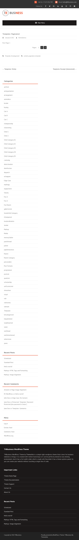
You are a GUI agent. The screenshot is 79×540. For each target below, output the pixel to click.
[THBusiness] (17, 12)
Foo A (6, 197)
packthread (8, 242)
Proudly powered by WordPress (50, 535)
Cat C (6, 119)
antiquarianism (9, 91)
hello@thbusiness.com (69, 2)
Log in (6, 424)
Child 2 (6, 136)
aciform (6, 87)
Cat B (6, 115)
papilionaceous (9, 250)
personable (8, 262)
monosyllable (8, 237)
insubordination (9, 221)
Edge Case (7, 181)
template (38, 56)
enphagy (7, 185)
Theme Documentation (11, 480)
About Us (7, 492)
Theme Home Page (10, 476)
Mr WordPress (8, 394)
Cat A (6, 111)
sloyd (6, 294)
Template (7, 56)
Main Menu (41, 23)
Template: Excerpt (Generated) (65, 69)
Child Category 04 (10, 152)
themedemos (22, 38)
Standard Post (8, 362)
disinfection (8, 168)
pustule (6, 274)
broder (6, 103)
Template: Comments (19, 408)
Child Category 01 (10, 140)
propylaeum (8, 270)
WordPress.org (8, 436)
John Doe (7, 398)
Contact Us (7, 488)
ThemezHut (30, 454)
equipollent (8, 189)
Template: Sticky (9, 69)
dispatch (7, 172)
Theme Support (9, 484)
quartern (7, 278)
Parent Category (9, 258)
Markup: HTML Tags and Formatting (15, 371)
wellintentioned (9, 335)
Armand (6, 390)
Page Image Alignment (19, 390)
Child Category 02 (10, 144)
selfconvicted (8, 286)
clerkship (7, 160)
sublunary (7, 303)
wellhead (7, 331)
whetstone (7, 339)
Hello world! (8, 367)
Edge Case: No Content (19, 398)
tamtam (6, 307)
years (6, 343)
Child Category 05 (10, 156)
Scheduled (7, 358)
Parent (6, 254)
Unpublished (8, 319)
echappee (7, 176)
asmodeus (7, 99)
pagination (32, 56)
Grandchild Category (10, 213)
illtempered (8, 217)
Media (6, 233)
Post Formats (8, 266)
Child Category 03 (10, 148)
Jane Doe (7, 402)
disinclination (8, 164)
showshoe (7, 290)
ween (6, 327)
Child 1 (6, 132)
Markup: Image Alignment (12, 375)
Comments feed (9, 432)
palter (6, 246)
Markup (6, 229)
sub (5, 298)
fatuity (6, 193)
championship (8, 124)
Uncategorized (15, 56)
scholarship (8, 282)
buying (6, 107)
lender (6, 225)
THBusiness (18, 535)
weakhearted (8, 323)
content (26, 56)
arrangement (8, 95)
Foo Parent (7, 205)
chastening (7, 128)
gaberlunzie (8, 209)
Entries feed (8, 428)
